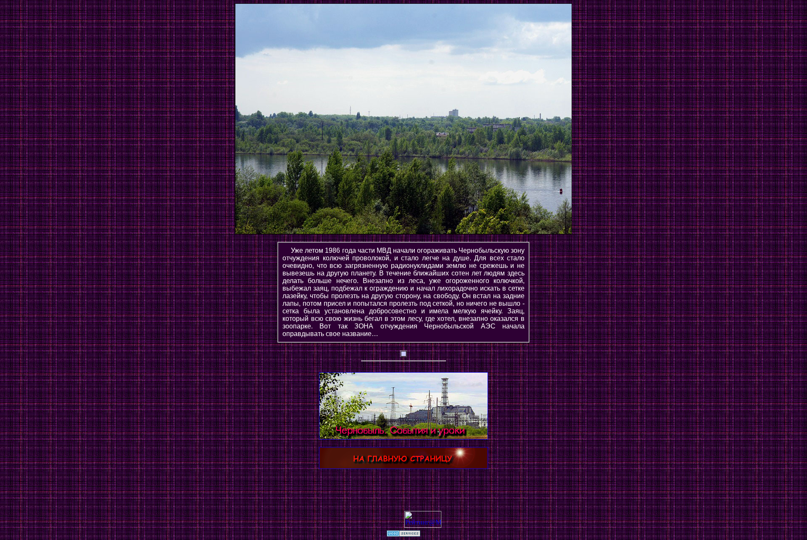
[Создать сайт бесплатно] (403, 534)
